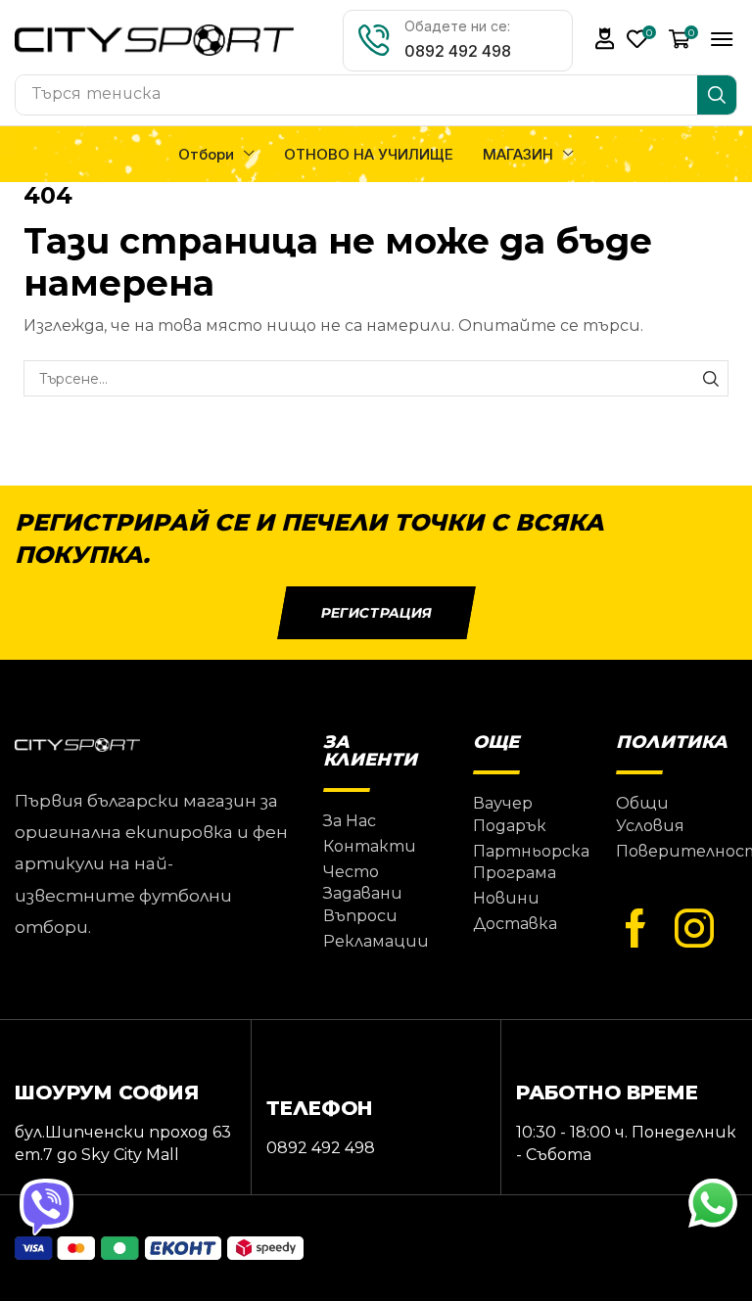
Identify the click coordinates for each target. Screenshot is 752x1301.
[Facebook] (635, 929)
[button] (605, 38)
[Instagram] (694, 929)
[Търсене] (716, 95)
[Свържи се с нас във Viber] (46, 1205)
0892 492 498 (457, 51)
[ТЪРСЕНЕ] (710, 378)
